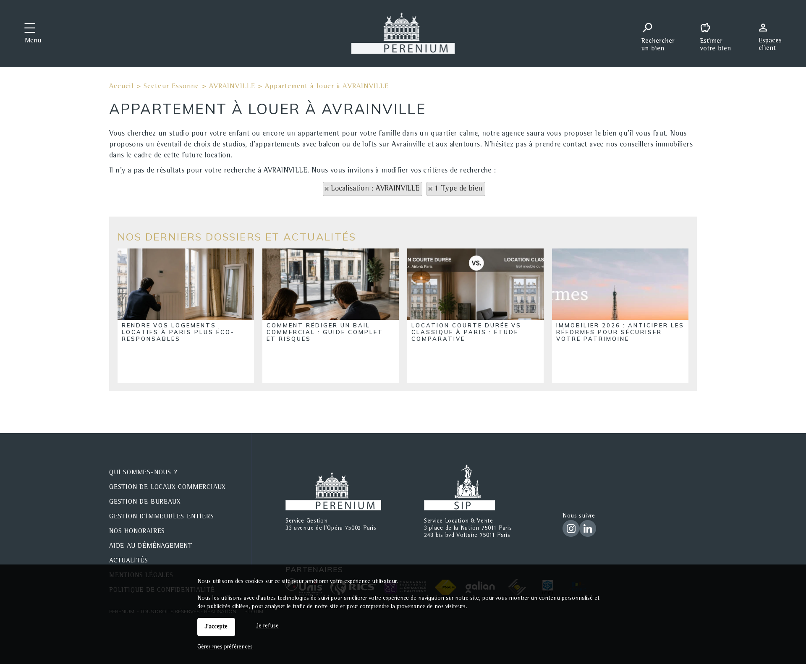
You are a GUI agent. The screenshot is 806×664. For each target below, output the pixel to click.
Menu (33, 41)
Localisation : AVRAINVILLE (375, 189)
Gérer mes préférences (225, 647)
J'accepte (216, 627)
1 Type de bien (458, 189)
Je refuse (267, 626)
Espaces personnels (773, 33)
